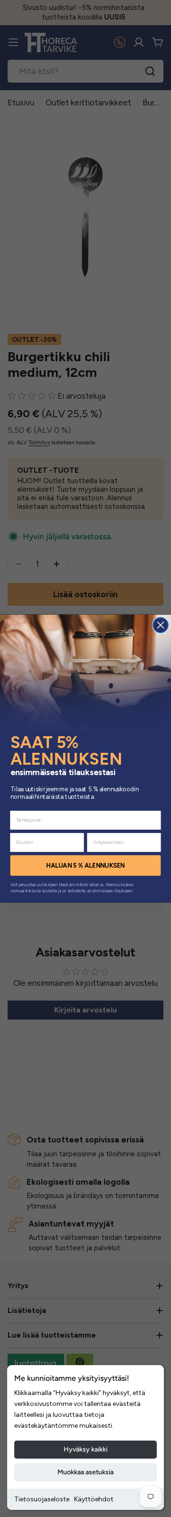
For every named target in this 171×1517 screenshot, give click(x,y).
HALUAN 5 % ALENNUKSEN (85, 865)
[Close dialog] (160, 625)
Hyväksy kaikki (85, 1449)
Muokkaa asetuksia (85, 1472)
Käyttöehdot (94, 1499)
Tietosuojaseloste (41, 1499)
